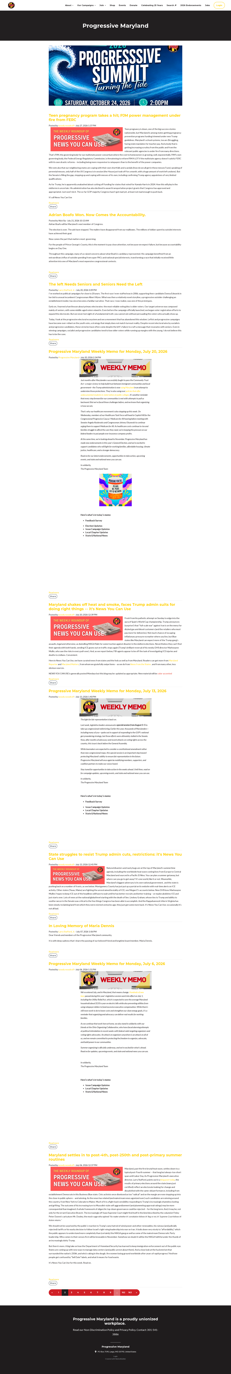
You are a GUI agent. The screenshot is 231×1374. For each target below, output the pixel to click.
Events (122, 5)
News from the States (140, 664)
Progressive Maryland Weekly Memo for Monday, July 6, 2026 (107, 964)
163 (130, 1292)
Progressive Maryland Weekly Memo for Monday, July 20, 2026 (108, 351)
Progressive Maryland (68, 357)
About (68, 5)
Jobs (207, 5)
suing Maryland (127, 387)
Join (101, 5)
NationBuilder (121, 1359)
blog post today (167, 1179)
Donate (133, 5)
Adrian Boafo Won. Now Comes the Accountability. (97, 215)
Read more (54, 202)
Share (53, 206)
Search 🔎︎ (171, 5)
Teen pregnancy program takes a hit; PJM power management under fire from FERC (115, 117)
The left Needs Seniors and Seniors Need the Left (95, 284)
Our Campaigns (85, 5)
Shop (112, 5)
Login (219, 5)
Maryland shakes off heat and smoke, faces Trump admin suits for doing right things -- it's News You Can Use (112, 606)
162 (123, 1292)
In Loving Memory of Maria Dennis (81, 926)
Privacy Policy (127, 1329)
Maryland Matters (70, 664)
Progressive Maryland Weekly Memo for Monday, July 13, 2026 (107, 691)
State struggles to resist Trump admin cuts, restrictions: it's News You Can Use (115, 856)
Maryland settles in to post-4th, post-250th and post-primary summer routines (115, 1157)
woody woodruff (66, 125)
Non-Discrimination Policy (99, 1329)
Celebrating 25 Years (152, 5)
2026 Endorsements (190, 5)
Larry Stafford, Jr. (66, 290)
